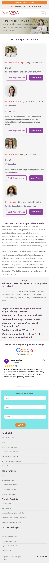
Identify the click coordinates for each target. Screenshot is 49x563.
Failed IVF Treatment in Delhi (11, 522)
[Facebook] (37, 556)
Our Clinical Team (8, 438)
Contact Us (5, 466)
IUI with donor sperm (9, 480)
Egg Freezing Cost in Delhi (10, 546)
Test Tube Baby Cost (9, 541)
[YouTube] (46, 556)
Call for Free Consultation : (24, 7)
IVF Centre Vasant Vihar (10, 456)
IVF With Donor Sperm (9, 485)
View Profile (36, 77)
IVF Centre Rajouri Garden (11, 452)
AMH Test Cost (7, 551)
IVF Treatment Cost (8, 532)
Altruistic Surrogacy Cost (10, 536)
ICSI (3, 475)
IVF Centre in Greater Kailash (12, 461)
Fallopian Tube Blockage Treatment (14, 518)
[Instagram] (40, 556)
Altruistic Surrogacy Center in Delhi (13, 513)
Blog (3, 442)
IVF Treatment (6, 504)
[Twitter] (43, 556)
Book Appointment (16, 77)
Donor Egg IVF (6, 508)
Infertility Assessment (9, 489)
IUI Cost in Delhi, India (9, 494)
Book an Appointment (9, 447)
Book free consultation (25, 3)
